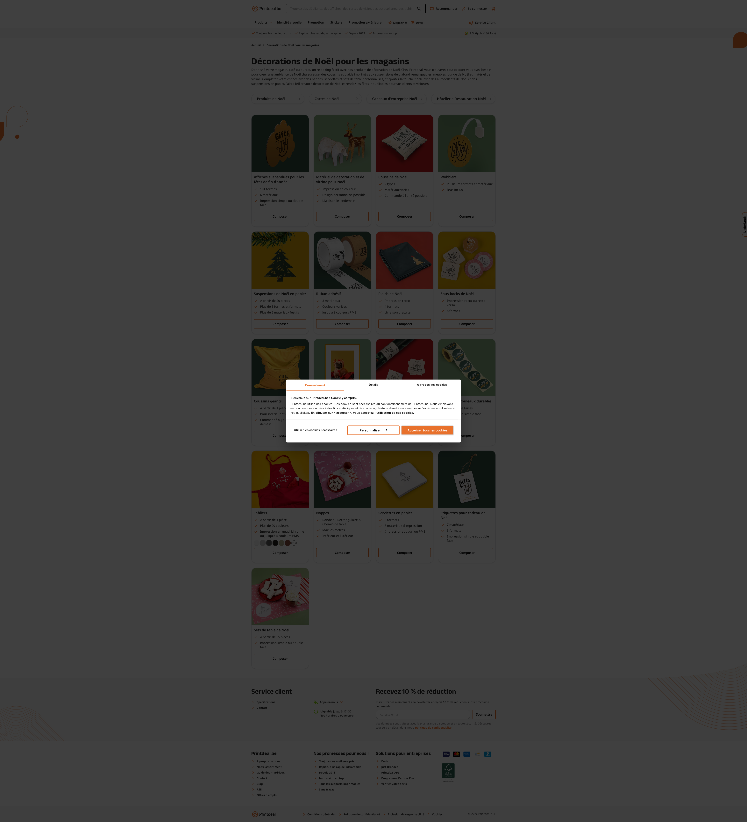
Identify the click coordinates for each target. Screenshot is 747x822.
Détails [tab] (373, 384)
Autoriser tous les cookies (427, 430)
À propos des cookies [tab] (432, 384)
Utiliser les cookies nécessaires (315, 430)
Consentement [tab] (315, 385)
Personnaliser (370, 430)
